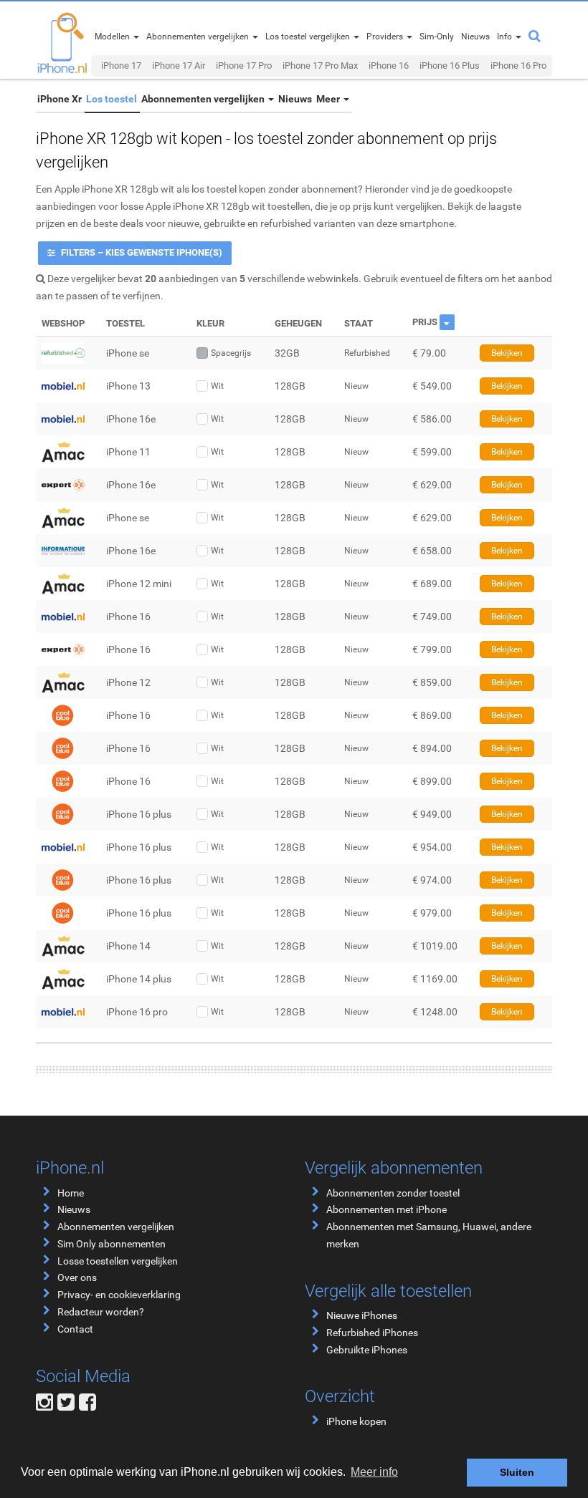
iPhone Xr (59, 99)
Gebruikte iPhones (366, 1350)
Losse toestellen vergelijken (117, 1261)
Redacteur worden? (100, 1312)
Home (70, 1193)
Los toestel (111, 99)
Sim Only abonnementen (111, 1244)
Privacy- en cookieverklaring (119, 1294)
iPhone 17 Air (178, 65)
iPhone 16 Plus (449, 65)
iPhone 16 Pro (518, 65)
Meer (329, 99)
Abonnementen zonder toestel (393, 1193)
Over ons (77, 1277)
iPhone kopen (356, 1421)
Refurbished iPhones (372, 1332)
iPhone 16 (389, 65)
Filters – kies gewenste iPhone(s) (140, 252)
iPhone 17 (121, 65)
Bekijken (507, 353)
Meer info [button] (374, 1472)
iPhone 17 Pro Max (320, 65)
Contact (75, 1329)
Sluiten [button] (517, 1472)
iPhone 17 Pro (244, 65)
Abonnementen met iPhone (386, 1209)
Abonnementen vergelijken (204, 99)
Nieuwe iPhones (361, 1315)
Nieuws (295, 99)
